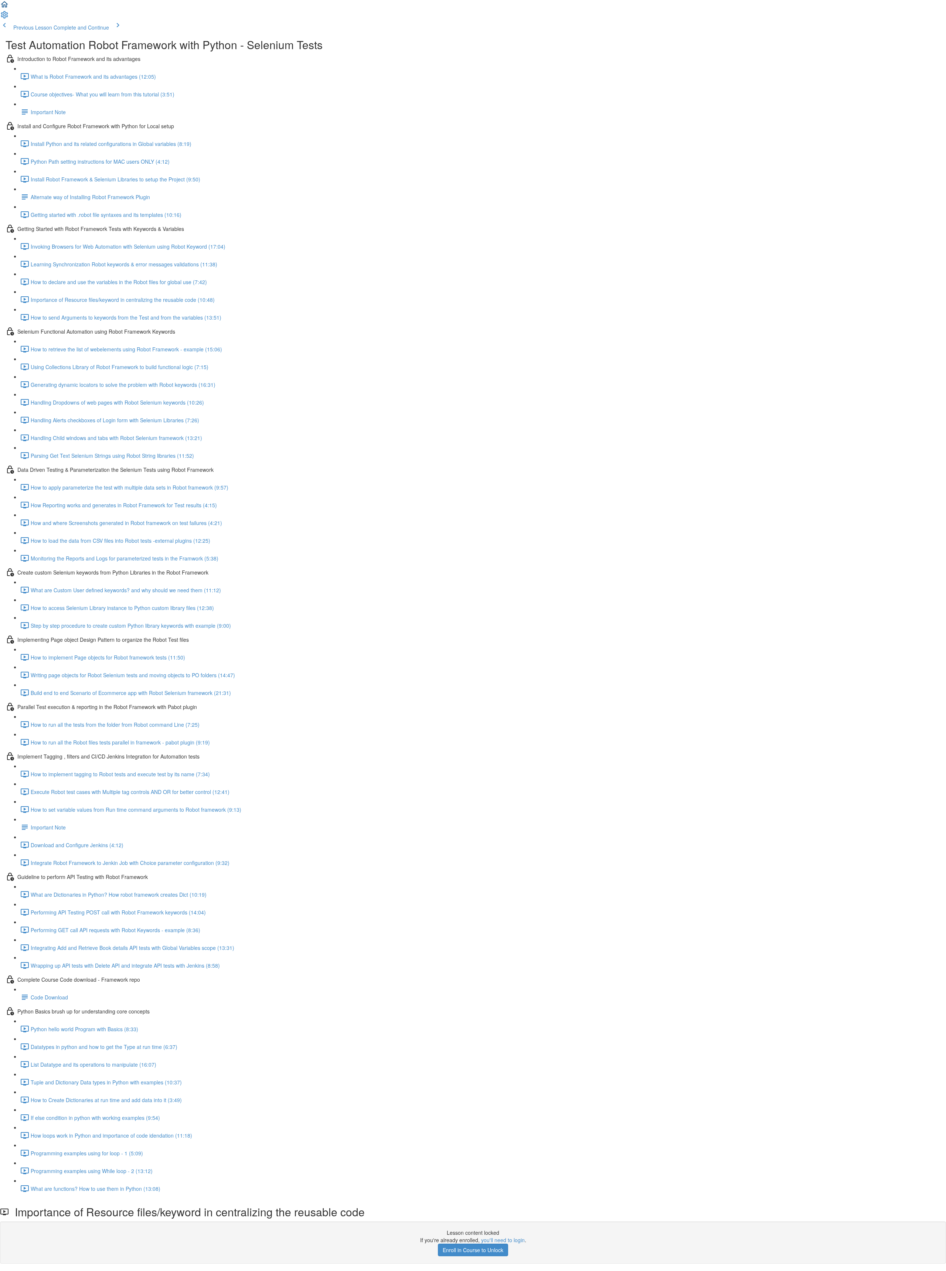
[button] (4, 6)
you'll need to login (503, 1240)
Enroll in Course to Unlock (473, 1250)
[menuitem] (4, 17)
